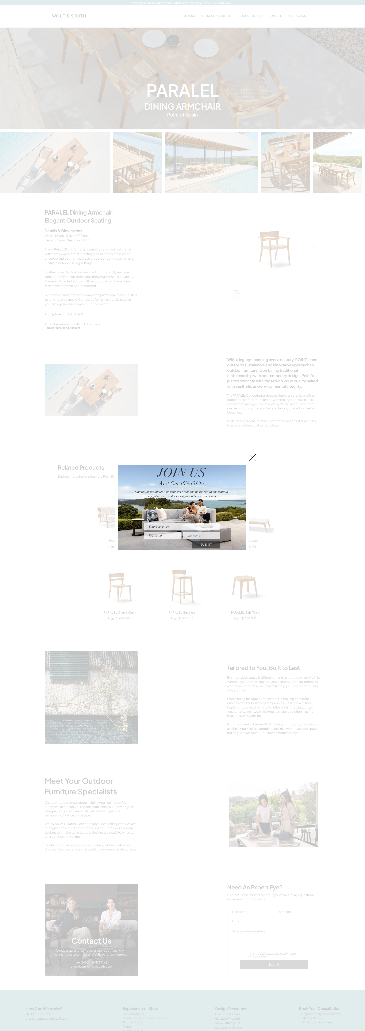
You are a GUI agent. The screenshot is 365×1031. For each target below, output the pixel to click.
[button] (252, 457)
